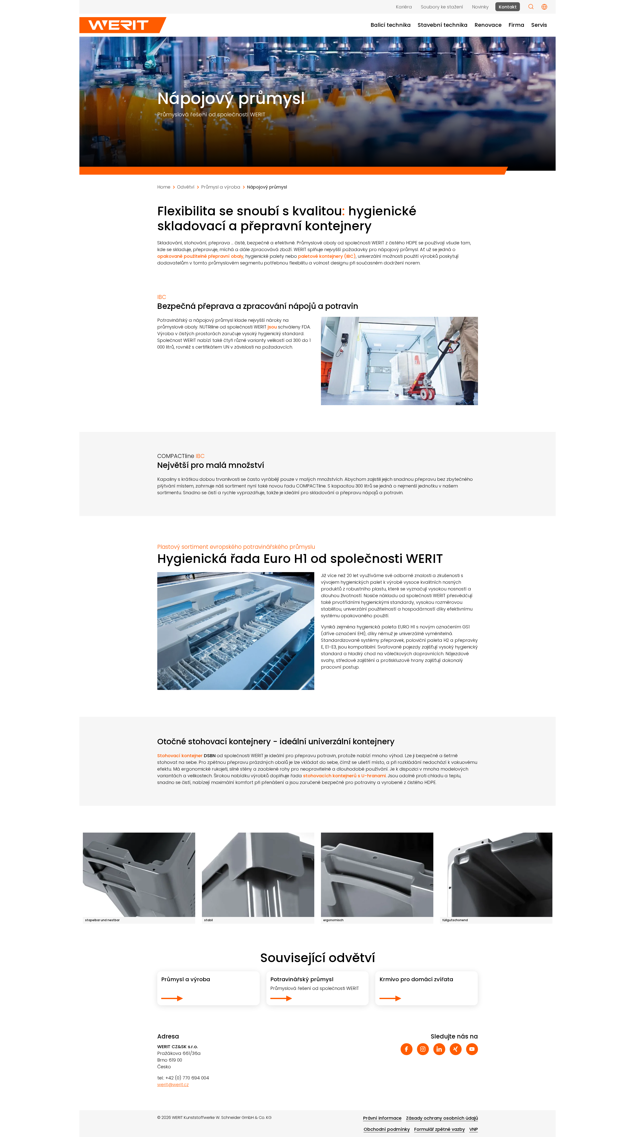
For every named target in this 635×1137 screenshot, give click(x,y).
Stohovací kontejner (186, 755)
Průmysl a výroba (220, 187)
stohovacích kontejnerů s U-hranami (344, 776)
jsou (272, 327)
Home (163, 187)
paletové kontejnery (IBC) (327, 256)
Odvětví (185, 187)
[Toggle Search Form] (531, 6)
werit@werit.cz (173, 1084)
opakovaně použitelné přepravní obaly (200, 256)
